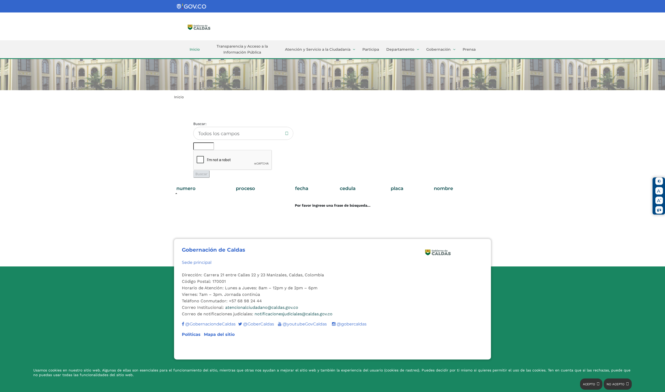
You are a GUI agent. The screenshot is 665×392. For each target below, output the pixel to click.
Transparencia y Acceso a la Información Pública (242, 49)
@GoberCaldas (256, 324)
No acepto (615, 384)
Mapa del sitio (219, 334)
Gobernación (438, 49)
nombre (443, 188)
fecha (301, 188)
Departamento (400, 49)
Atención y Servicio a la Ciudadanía (317, 49)
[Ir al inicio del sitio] (206, 26)
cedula (348, 188)
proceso (245, 188)
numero (186, 188)
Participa (370, 49)
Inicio (195, 49)
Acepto (589, 384)
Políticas (192, 334)
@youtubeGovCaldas (302, 324)
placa (397, 188)
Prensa (469, 49)
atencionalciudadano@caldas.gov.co (261, 307)
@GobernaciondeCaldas (210, 324)
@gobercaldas (351, 324)
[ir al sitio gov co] (191, 6)
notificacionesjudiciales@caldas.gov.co (293, 313)
